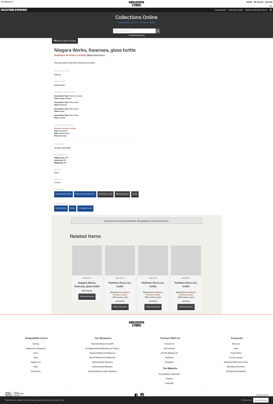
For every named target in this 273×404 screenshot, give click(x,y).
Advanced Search (137, 35)
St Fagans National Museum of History (102, 348)
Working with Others (236, 367)
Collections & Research (14, 9)
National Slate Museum (102, 362)
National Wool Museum (102, 367)
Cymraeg (268, 2)
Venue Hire (36, 371)
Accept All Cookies (261, 400)
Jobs (236, 348)
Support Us (36, 362)
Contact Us (169, 344)
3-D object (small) (85, 208)
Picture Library (236, 357)
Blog (36, 357)
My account (258, 2)
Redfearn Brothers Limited (70, 55)
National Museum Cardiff (102, 344)
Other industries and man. (85, 194)
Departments (220, 10)
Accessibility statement (169, 374)
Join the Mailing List (169, 353)
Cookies (169, 378)
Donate (249, 2)
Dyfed (135, 194)
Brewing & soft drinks (63, 194)
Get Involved (169, 348)
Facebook (169, 357)
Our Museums (6, 2)
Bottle (72, 208)
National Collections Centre (256, 10)
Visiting (35, 344)
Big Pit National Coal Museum (102, 357)
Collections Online (235, 10)
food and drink (61, 208)
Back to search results (66, 41)
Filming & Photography (236, 371)
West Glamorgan (122, 194)
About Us (236, 344)
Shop (35, 367)
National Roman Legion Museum (102, 371)
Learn (35, 353)
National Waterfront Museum (102, 353)
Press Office (236, 353)
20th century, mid (105, 194)
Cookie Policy (58, 400)
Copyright (169, 383)
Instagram (169, 362)
